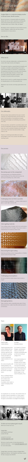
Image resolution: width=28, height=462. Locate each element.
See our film (4, 36)
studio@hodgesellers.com (7, 438)
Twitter (25, 459)
